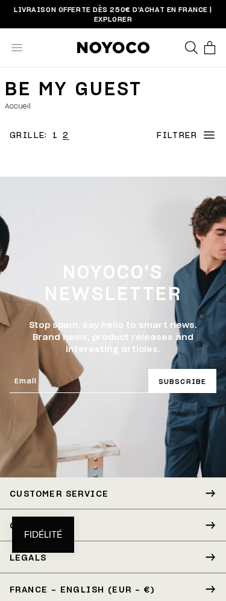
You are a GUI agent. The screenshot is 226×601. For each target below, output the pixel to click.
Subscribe (182, 381)
